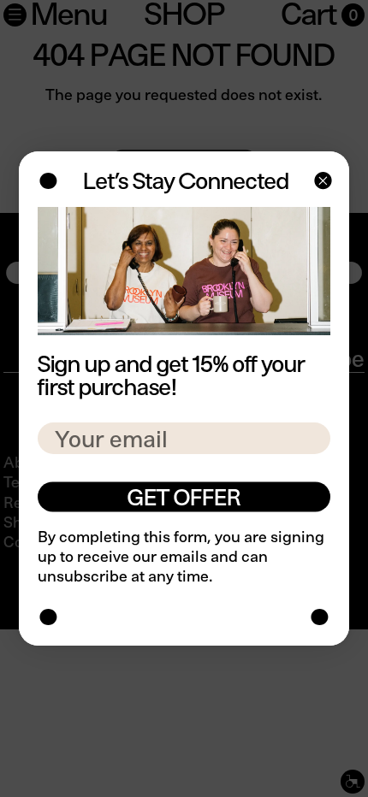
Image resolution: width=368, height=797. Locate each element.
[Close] (321, 182)
